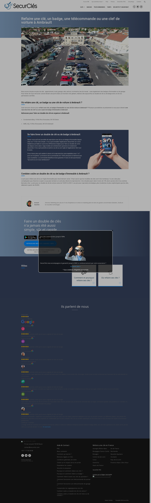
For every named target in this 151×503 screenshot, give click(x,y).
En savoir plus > (75, 266)
